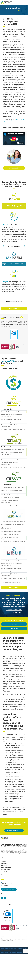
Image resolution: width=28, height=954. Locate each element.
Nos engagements (6, 867)
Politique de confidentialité (16, 952)
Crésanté (6, 224)
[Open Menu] (25, 2)
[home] (4, 838)
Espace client (4, 873)
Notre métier (4, 865)
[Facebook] (2, 898)
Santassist (6, 281)
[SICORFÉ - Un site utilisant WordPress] (6, 2)
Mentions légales (4, 952)
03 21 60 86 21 (6, 885)
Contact (3, 875)
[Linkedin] (5, 898)
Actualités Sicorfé (5, 869)
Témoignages (4, 871)
